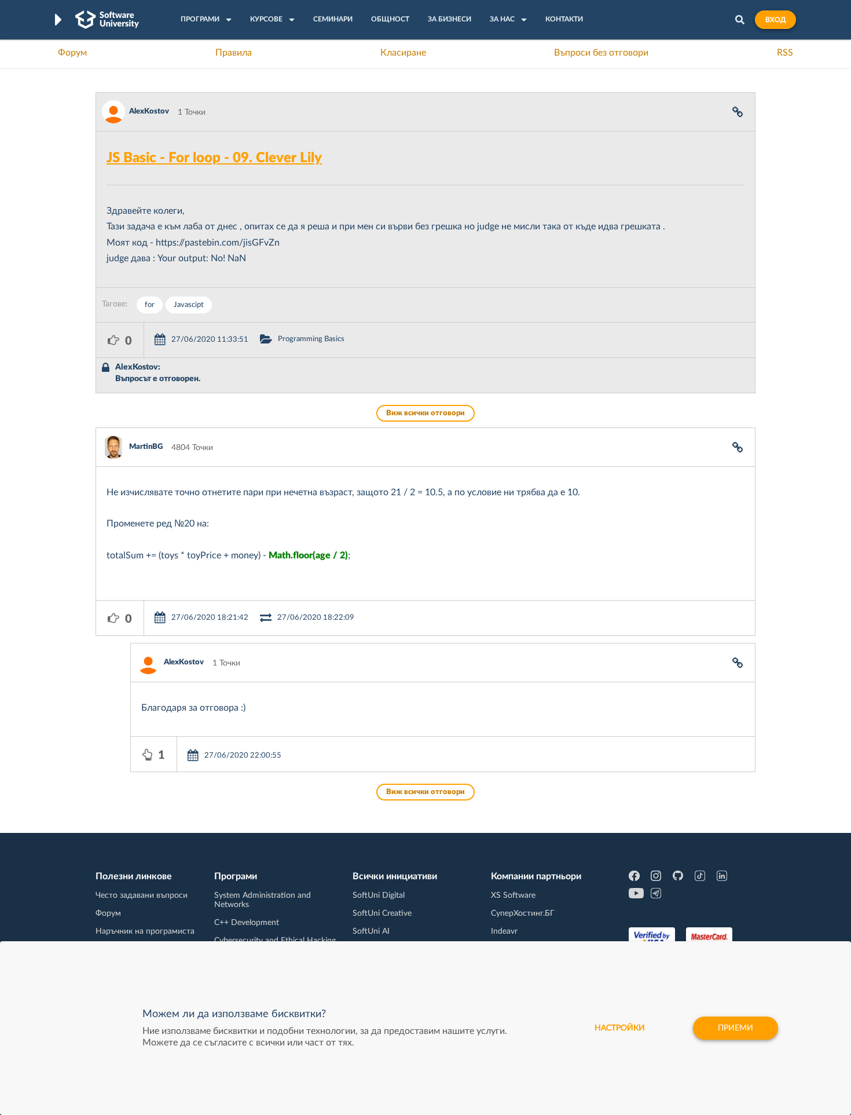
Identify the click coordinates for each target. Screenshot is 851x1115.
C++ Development (246, 923)
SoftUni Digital (379, 895)
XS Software (513, 895)
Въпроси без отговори (601, 52)
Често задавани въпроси (142, 895)
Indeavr (504, 931)
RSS (785, 52)
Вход (775, 19)
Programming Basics (311, 339)
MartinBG (146, 447)
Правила (233, 52)
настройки (620, 1028)
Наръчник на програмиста (145, 931)
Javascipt (189, 305)
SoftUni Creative (382, 913)
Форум (72, 52)
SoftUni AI (371, 931)
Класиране (403, 52)
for (150, 305)
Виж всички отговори (425, 413)
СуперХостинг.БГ (523, 913)
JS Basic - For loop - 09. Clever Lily (214, 158)
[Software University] (107, 19)
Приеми (735, 1028)
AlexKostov (149, 111)
